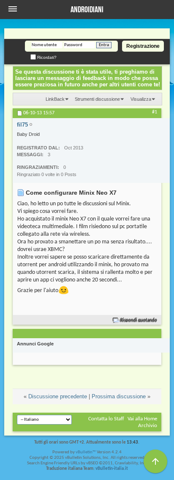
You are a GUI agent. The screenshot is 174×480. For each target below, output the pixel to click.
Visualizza (140, 99)
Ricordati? (46, 57)
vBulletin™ (86, 452)
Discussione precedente (57, 396)
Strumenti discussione (97, 99)
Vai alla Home (142, 419)
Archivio (147, 425)
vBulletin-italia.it (111, 468)
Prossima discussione (119, 396)
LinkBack (55, 99)
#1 (154, 112)
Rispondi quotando (138, 320)
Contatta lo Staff (106, 419)
